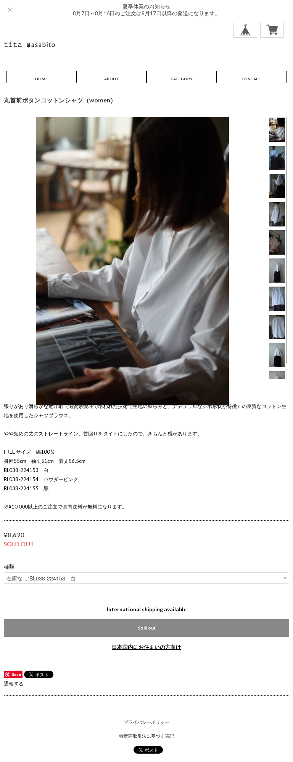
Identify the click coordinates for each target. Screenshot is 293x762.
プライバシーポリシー (146, 722)
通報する (14, 684)
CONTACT (251, 79)
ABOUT (111, 79)
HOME (41, 79)
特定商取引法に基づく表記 (146, 736)
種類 (9, 566)
